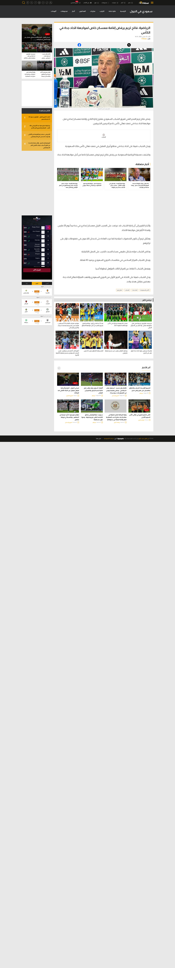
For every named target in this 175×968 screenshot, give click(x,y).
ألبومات (53, 11)
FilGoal (144, 39)
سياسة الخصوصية (109, 438)
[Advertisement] (133, 208)
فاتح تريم (119, 290)
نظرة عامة (112, 11)
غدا (27, 283)
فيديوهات (104, 2)
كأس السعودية (144, 290)
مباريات (114, 2)
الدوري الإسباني (115, 395)
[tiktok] (47, 2)
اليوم (37, 283)
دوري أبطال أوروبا (47, 316)
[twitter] (32, 2)
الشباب (104, 137)
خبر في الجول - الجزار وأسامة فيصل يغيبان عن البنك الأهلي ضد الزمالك (68, 390)
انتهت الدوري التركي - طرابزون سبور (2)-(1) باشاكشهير (37, 118)
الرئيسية (123, 11)
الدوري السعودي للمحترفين (45, 297)
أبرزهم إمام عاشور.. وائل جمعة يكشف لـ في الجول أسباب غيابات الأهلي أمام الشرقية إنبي (37, 145)
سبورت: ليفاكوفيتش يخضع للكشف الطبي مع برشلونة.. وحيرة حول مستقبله (92, 417)
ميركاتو (141, 393)
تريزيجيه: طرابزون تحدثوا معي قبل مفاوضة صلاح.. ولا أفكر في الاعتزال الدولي (29, 56)
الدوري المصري (74, 2)
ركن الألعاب (86, 2)
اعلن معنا (98, 438)
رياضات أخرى (117, 422)
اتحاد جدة (134, 290)
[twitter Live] (35, 2)
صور (95, 2)
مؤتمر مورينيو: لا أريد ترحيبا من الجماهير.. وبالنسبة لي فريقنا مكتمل (69, 417)
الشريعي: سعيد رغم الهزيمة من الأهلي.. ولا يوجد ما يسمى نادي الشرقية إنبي (37, 135)
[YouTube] (43, 2)
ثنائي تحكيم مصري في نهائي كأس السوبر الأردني (139, 416)
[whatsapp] (51, 2)
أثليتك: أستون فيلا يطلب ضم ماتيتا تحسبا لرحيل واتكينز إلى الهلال (93, 390)
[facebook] (28, 2)
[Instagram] (39, 2)
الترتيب (102, 11)
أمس (47, 283)
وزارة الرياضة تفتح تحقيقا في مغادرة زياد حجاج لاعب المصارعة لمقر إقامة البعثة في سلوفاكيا (116, 417)
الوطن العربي (141, 420)
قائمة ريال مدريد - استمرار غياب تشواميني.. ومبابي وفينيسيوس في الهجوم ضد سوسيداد (116, 390)
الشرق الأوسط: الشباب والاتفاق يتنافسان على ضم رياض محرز (139, 389)
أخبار (122, 2)
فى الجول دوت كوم (144, 438)
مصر (129, 2)
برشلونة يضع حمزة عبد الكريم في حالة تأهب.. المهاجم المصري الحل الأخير (37, 127)
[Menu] (151, 2)
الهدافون (82, 11)
